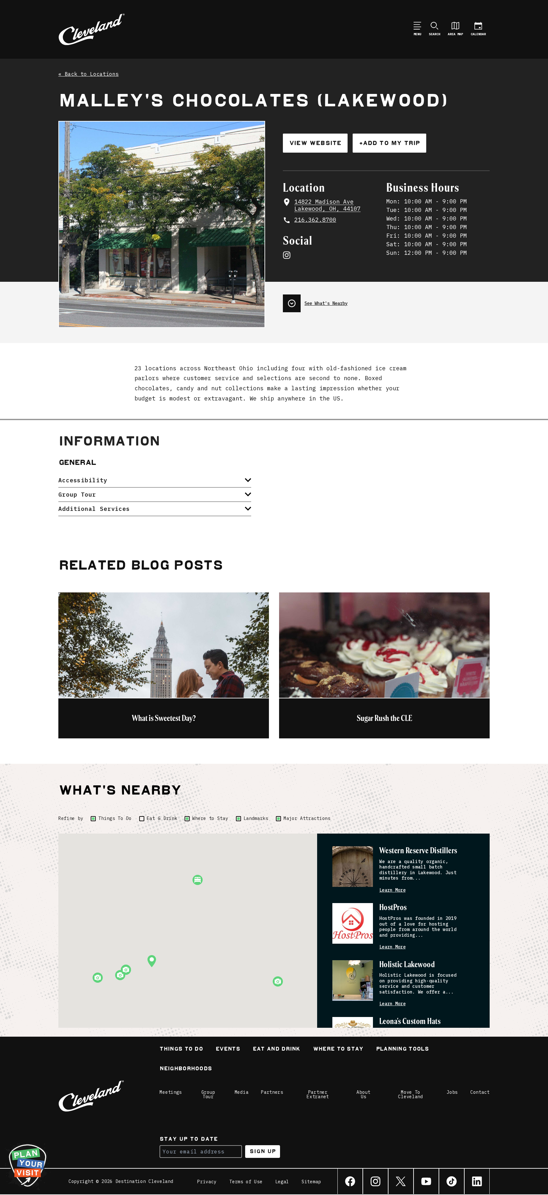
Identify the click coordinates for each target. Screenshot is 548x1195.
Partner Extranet (318, 1094)
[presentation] (386, 300)
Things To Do (114, 818)
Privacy (207, 1181)
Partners (272, 1092)
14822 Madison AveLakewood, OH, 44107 (327, 205)
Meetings (171, 1092)
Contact (480, 1092)
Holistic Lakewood (407, 964)
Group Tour (208, 1094)
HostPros (393, 907)
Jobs (452, 1092)
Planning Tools (402, 1049)
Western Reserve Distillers (418, 850)
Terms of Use (245, 1181)
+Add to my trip (389, 143)
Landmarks (256, 818)
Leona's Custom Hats (409, 1021)
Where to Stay (210, 818)
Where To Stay (338, 1049)
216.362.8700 (315, 219)
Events (228, 1049)
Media (242, 1092)
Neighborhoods (186, 1069)
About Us (363, 1094)
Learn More (392, 890)
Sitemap (311, 1181)
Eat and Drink (276, 1049)
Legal (282, 1181)
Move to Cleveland (410, 1094)
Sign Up (263, 1151)
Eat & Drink (162, 818)
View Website (315, 143)
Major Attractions (307, 818)
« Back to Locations (88, 74)
